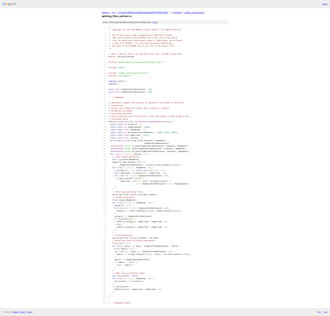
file (155, 22)
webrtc (106, 12)
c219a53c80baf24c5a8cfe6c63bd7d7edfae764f (142, 12)
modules (177, 12)
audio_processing (194, 12)
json (325, 312)
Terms (29, 312)
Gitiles (15, 312)
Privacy (23, 312)
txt (319, 312)
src (113, 12)
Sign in (324, 4)
